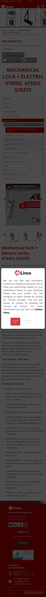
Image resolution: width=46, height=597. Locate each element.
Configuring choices (28, 322)
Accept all (15, 322)
